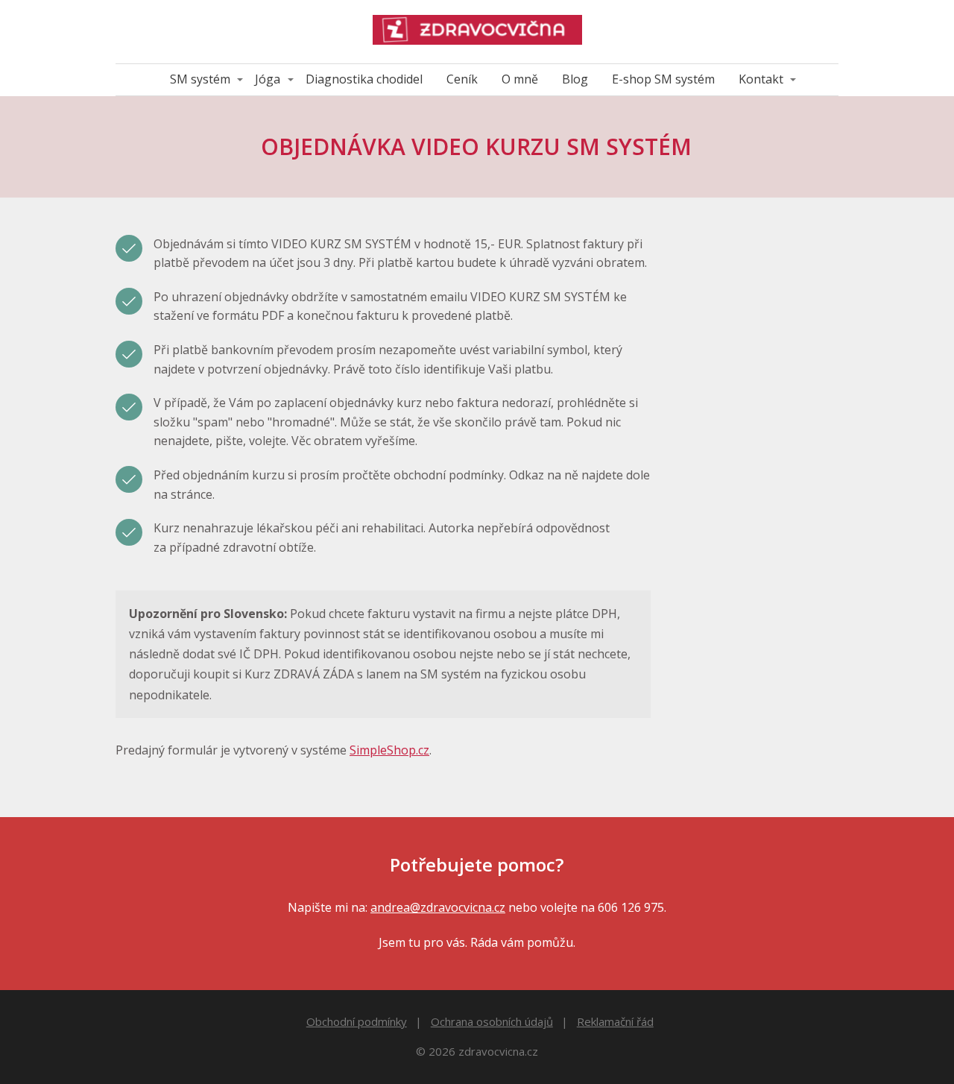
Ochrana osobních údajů (492, 1021)
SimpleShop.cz (389, 750)
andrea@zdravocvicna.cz (437, 907)
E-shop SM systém (663, 79)
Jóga (267, 79)
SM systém (200, 79)
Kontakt (761, 79)
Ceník (462, 79)
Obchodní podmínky (356, 1021)
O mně (520, 79)
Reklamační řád (615, 1021)
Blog (575, 79)
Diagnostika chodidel (364, 79)
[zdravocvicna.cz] (477, 31)
